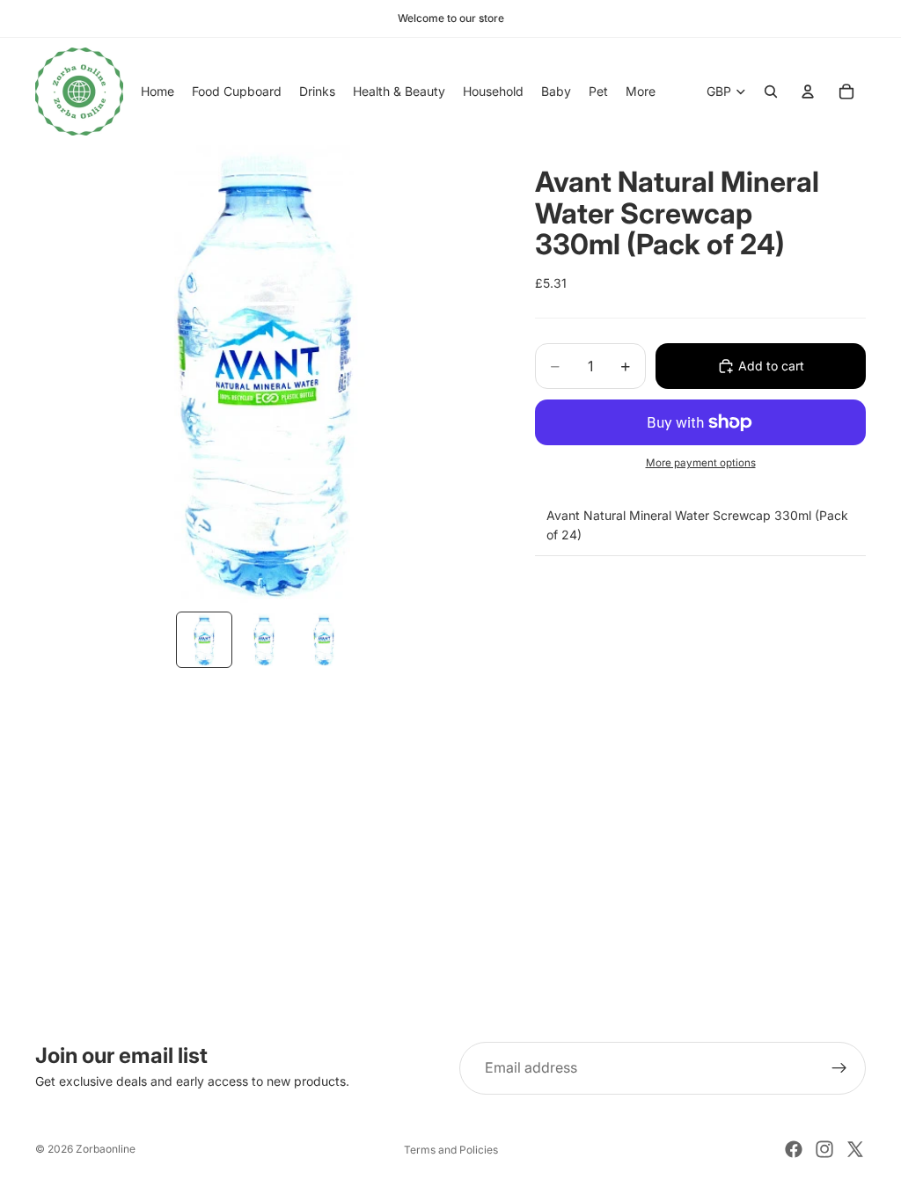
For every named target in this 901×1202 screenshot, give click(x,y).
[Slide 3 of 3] (323, 639)
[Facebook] (793, 1149)
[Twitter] (855, 1149)
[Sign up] (839, 1068)
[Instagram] (824, 1149)
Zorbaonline (106, 1148)
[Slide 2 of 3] (264, 639)
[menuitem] (640, 91)
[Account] (807, 91)
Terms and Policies (451, 1149)
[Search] (770, 91)
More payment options (701, 463)
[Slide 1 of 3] (204, 639)
